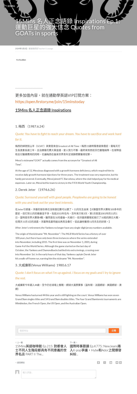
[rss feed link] (120, 362)
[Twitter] (104, 362)
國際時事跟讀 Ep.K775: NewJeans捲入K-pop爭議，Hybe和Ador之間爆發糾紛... (95, 350)
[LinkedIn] (110, 362)
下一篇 (72, 342)
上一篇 (20, 342)
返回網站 (11, 6)
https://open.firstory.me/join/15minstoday (49, 101)
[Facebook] (98, 362)
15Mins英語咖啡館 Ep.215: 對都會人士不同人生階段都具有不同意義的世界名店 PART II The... (41, 350)
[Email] (117, 362)
